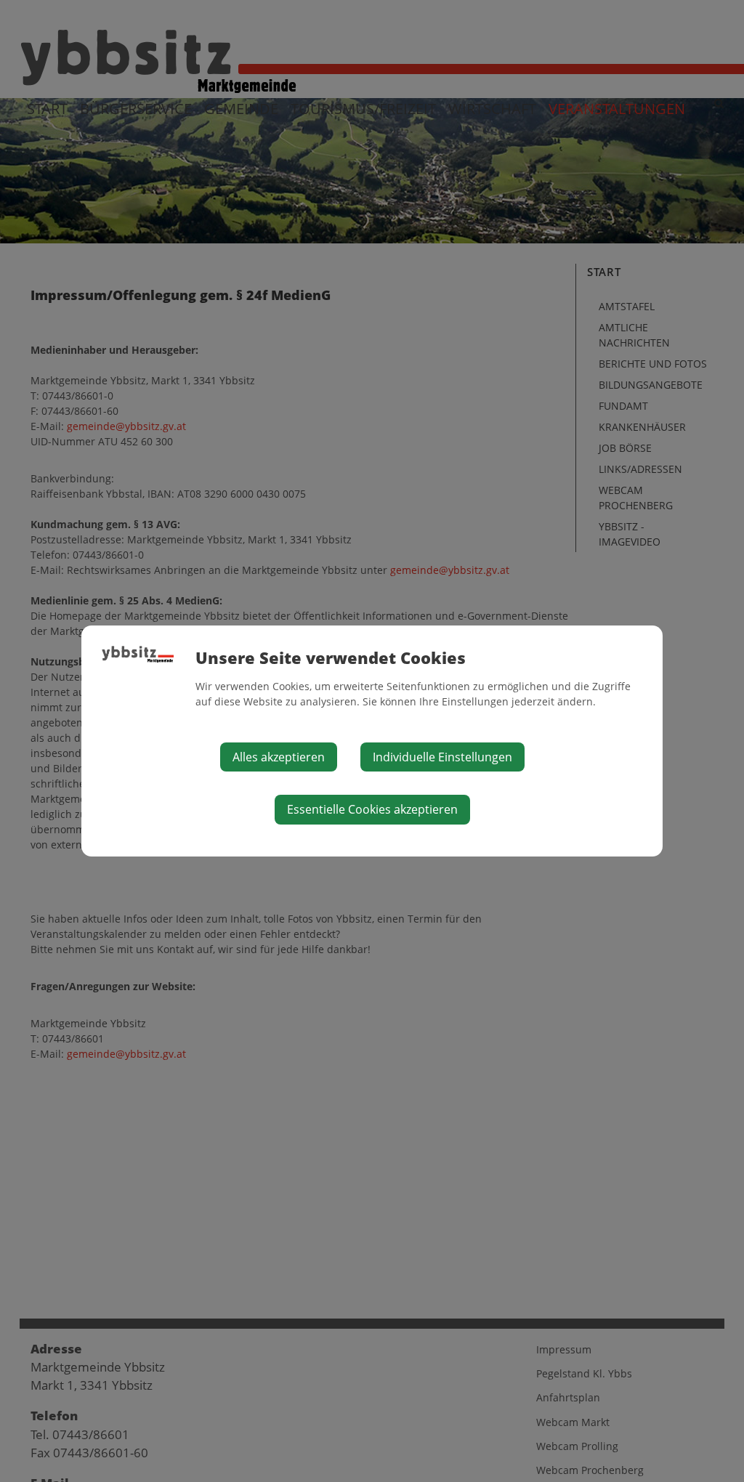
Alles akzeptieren (278, 757)
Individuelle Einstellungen (442, 757)
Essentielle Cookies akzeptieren (372, 809)
